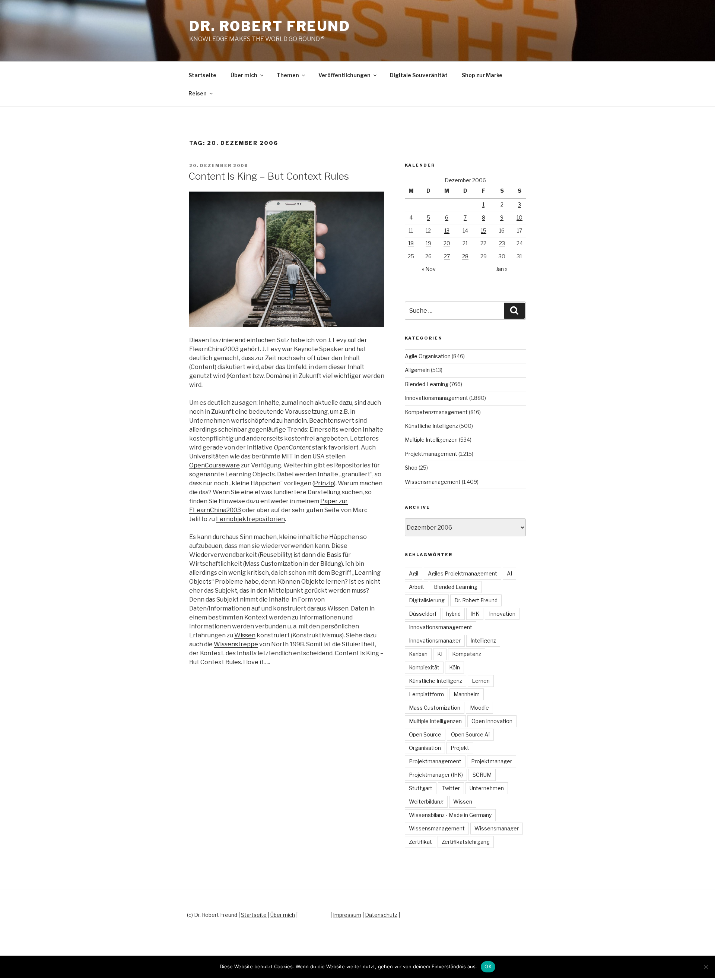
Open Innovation (491, 721)
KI (439, 654)
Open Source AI (470, 734)
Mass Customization (434, 707)
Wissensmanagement (433, 482)
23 (502, 243)
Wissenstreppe (236, 644)
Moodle (479, 707)
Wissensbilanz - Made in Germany (450, 815)
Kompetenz (466, 654)
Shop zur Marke (482, 75)
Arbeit (416, 587)
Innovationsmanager (435, 640)
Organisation (425, 748)
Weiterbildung (426, 801)
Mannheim (467, 694)
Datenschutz (381, 915)
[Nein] (705, 967)
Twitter (451, 788)
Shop (411, 467)
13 (446, 230)
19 (428, 243)
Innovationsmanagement (436, 398)
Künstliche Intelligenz (431, 426)
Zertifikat (420, 842)
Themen (288, 75)
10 (519, 217)
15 (483, 230)
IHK (474, 614)
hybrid (453, 614)
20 (447, 243)
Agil (413, 573)
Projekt (460, 748)
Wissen (244, 635)
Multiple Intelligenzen (431, 439)
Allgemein (417, 370)
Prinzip (324, 483)
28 (465, 256)
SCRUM (482, 775)
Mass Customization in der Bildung (293, 563)
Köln (454, 667)
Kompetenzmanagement (436, 412)
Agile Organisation (428, 356)
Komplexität (424, 667)
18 (411, 243)
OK (488, 966)
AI (509, 573)
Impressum (347, 915)
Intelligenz (483, 640)
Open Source (425, 734)
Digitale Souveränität (419, 75)
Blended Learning (426, 384)
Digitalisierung (427, 600)
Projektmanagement (431, 454)
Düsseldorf (422, 614)
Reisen (197, 93)
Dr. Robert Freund (269, 26)
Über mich (244, 75)
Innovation (502, 614)
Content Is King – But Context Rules (268, 176)
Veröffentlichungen (344, 75)
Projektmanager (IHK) (436, 775)
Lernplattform (426, 694)
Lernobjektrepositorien (250, 519)
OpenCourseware (214, 465)
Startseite (202, 75)
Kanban (418, 654)
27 (447, 256)
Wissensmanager (496, 828)
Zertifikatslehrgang (466, 842)
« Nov (429, 269)
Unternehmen (487, 788)
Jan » (501, 269)
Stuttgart (420, 788)
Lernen (481, 681)
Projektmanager (491, 761)
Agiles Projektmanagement (462, 573)
